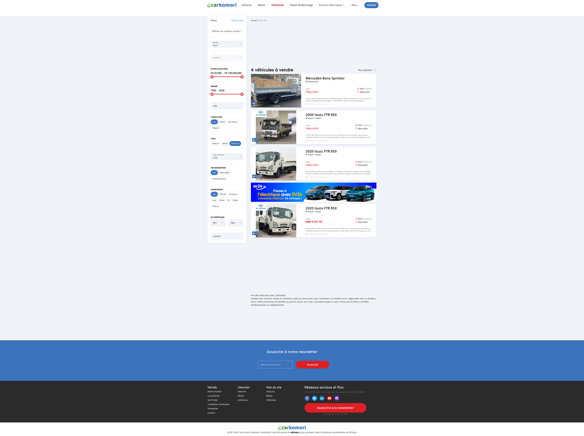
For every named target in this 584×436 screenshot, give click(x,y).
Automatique (219, 178)
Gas (214, 200)
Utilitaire (235, 143)
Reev (235, 200)
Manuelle (224, 172)
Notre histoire (215, 391)
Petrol (215, 206)
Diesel (223, 194)
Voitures (247, 5)
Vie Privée (212, 400)
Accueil (254, 20)
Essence (233, 194)
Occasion (232, 121)
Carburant (217, 189)
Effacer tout (237, 20)
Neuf (222, 121)
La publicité (213, 395)
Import (215, 127)
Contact (211, 412)
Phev (221, 200)
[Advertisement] (227, 291)
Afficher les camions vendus (226, 31)
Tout (214, 121)
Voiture (215, 143)
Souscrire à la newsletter (335, 408)
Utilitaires (277, 5)
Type (213, 138)
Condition (216, 117)
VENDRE (371, 5)
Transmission (218, 167)
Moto (225, 143)
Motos (261, 5)
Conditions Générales (218, 404)
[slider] (211, 76)
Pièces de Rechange (301, 5)
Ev (229, 200)
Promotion (213, 408)
